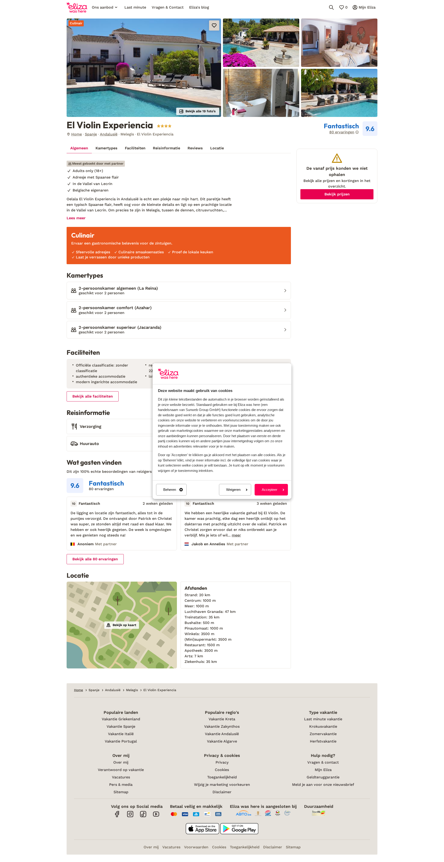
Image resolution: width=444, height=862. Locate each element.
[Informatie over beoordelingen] (357, 132)
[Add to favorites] (214, 25)
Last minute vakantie (323, 719)
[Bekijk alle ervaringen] (350, 128)
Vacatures (121, 777)
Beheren (169, 490)
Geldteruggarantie (323, 777)
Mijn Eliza (323, 770)
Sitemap (121, 792)
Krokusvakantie (323, 726)
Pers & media (121, 784)
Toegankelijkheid (222, 777)
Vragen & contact (323, 762)
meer (236, 535)
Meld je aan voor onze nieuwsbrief (323, 784)
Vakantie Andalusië (222, 734)
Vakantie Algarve (222, 741)
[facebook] (117, 816)
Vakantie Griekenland (121, 719)
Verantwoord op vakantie (121, 770)
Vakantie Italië (121, 734)
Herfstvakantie (323, 741)
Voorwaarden (196, 847)
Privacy (222, 762)
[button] (144, 68)
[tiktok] (143, 816)
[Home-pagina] (77, 7)
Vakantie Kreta (222, 719)
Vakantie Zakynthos (222, 726)
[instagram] (130, 816)
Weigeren (233, 490)
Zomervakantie (323, 734)
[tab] (79, 148)
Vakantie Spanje (121, 726)
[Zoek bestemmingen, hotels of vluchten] (331, 7)
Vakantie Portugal (121, 741)
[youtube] (156, 816)
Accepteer (269, 490)
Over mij (120, 762)
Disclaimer (222, 792)
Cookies (222, 770)
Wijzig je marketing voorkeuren (222, 784)
